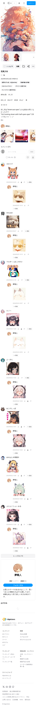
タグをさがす (24, 637)
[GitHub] (13, 687)
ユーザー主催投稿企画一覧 (26, 665)
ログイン (31, 3)
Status (21, 699)
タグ (3, 645)
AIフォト (5, 637)
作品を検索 (23, 634)
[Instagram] (10, 687)
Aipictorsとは (6, 675)
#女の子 (10, 100)
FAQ (27, 697)
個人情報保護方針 (15, 691)
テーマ (4, 639)
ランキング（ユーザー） (8, 658)
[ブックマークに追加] (24, 66)
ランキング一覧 (7, 662)
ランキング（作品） (8, 654)
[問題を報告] (24, 182)
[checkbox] (7, 157)
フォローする (18, 585)
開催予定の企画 (25, 662)
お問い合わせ (6, 700)
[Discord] (7, 687)
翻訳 (2, 120)
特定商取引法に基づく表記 (10, 694)
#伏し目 (3, 100)
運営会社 (27, 700)
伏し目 (10, 94)
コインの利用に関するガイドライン (13, 697)
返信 (30, 182)
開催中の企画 (24, 659)
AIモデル (5, 642)
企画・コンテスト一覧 (26, 655)
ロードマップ (6, 678)
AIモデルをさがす (25, 639)
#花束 (16, 100)
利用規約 (5, 691)
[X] (3, 687)
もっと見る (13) (18, 556)
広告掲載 (15, 700)
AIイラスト (5, 634)
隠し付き (10, 157)
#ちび (21, 100)
